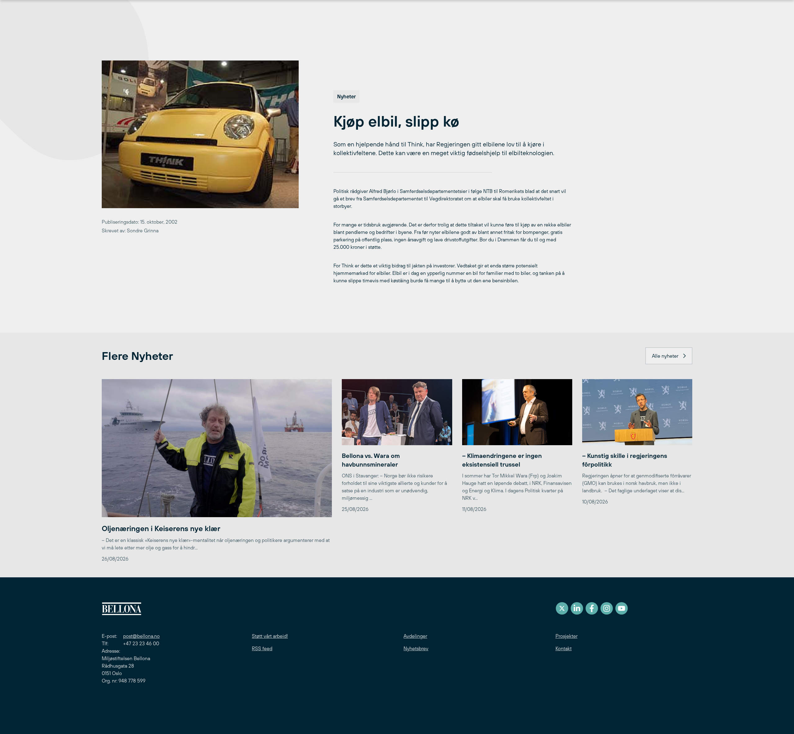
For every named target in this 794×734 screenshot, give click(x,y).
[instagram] (606, 608)
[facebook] (592, 608)
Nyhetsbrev (416, 648)
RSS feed (262, 648)
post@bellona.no (141, 636)
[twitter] (562, 608)
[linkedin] (577, 608)
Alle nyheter (665, 356)
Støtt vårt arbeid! (270, 636)
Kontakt (563, 648)
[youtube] (621, 608)
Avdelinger (415, 636)
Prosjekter (566, 636)
